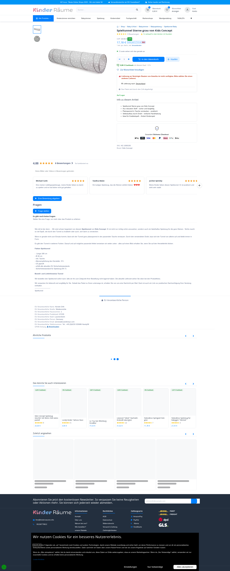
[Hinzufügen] (128, 59)
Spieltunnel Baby (170, 27)
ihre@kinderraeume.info (45, 520)
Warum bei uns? (81, 524)
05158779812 (42, 524)
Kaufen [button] (174, 59)
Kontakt (78, 517)
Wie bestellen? (80, 527)
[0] (147, 10)
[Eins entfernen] (119, 59)
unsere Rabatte (81, 531)
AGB (104, 517)
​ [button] (194, 501)
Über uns (78, 520)
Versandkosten (136, 45)
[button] (136, 42)
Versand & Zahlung (110, 527)
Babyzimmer (143, 27)
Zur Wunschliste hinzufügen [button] (132, 70)
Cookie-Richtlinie (38, 559)
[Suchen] (137, 9)
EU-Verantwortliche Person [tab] (115, 300)
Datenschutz (107, 520)
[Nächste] (199, 185)
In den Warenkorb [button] (150, 59)
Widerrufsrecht (108, 524)
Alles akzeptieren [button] (185, 567)
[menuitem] (43, 18)
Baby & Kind (131, 27)
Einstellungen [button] (130, 567)
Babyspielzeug (156, 27)
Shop (123, 27)
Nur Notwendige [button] (155, 567)
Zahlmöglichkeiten (110, 531)
